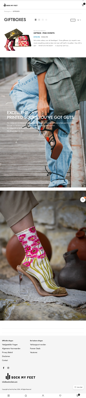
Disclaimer (6, 356)
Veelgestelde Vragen (10, 344)
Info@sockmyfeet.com (9, 382)
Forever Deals (35, 348)
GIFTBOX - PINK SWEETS (44, 33)
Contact (5, 360)
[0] (83, 5)
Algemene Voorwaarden (11, 348)
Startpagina (7, 11)
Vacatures (33, 352)
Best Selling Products (40, 30)
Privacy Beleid (7, 352)
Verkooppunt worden (38, 344)
